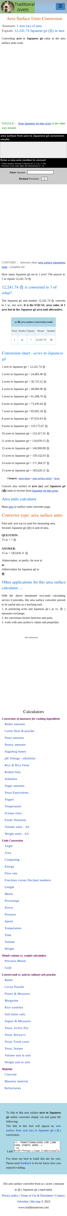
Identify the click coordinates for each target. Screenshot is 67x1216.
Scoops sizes (13, 813)
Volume (10, 941)
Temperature (13, 806)
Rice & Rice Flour (17, 765)
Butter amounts (15, 724)
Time (8, 935)
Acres (57, 478)
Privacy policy (10, 1195)
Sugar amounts (15, 785)
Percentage (12, 900)
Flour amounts (14, 737)
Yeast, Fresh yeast (17, 1041)
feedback (26, 1163)
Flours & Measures (17, 993)
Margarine (11, 1000)
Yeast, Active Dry (17, 1028)
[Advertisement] (33, 81)
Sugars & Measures (18, 1021)
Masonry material (16, 1081)
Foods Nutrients (15, 820)
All (27, 826)
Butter (9, 980)
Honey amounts (15, 744)
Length (9, 887)
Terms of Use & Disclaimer (37, 1195)
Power (9, 907)
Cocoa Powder (14, 986)
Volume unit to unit (18, 1055)
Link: (10, 1151)
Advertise (22, 1201)
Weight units (13, 833)
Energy (9, 866)
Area (8, 852)
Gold (8, 967)
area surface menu (42, 478)
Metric (9, 893)
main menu (24, 478)
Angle (9, 846)
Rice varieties (14, 1007)
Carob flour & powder (20, 731)
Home (18, 7)
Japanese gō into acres (45, 490)
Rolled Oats (13, 772)
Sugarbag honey (15, 751)
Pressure (10, 914)
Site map (35, 1201)
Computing (12, 859)
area (11, 506)
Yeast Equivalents (17, 792)
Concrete (11, 1074)
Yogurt (9, 799)
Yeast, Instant (14, 1048)
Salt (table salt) (15, 1014)
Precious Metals (15, 961)
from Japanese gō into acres (34, 123)
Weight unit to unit (17, 1062)
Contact (59, 1195)
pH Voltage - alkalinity (20, 758)
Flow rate (11, 873)
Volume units (13, 826)
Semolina (11, 778)
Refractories (13, 1088)
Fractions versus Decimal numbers (28, 880)
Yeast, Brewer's (15, 1034)
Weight (9, 948)
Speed (9, 921)
